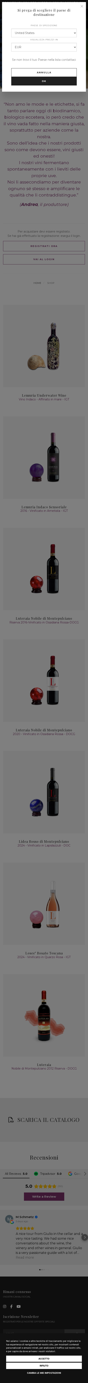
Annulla (44, 72)
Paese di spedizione (44, 25)
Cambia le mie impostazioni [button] (44, 1372)
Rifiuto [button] (44, 1365)
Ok (44, 81)
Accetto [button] (44, 1358)
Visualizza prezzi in (44, 40)
